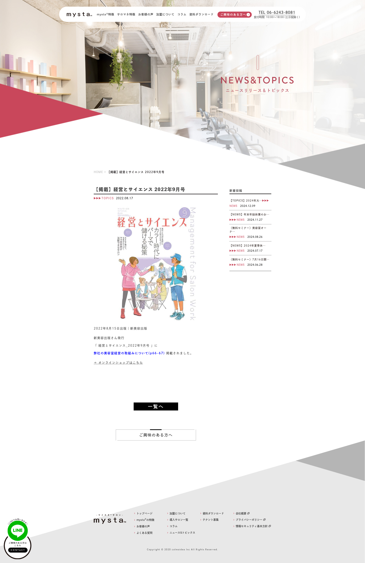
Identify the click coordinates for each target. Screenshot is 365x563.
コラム (181, 14)
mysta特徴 (105, 14)
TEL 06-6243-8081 (277, 12)
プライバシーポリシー (249, 519)
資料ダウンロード (201, 14)
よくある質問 (144, 532)
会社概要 (241, 513)
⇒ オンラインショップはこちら (118, 362)
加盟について (165, 14)
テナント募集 (211, 519)
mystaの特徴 (145, 520)
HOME (98, 172)
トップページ (144, 513)
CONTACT (18, 550)
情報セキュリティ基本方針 (252, 526)
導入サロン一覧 (179, 519)
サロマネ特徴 (126, 14)
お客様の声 (145, 14)
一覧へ (156, 406)
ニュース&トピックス (182, 532)
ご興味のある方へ (233, 14)
